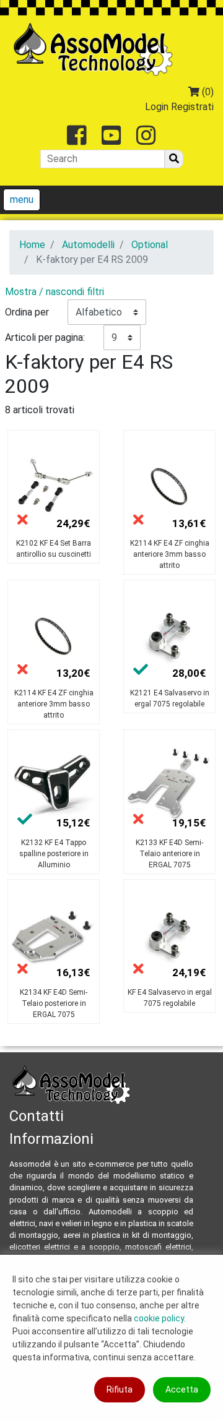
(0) (206, 92)
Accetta (181, 1389)
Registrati (192, 107)
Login (156, 107)
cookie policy (159, 1318)
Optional (149, 245)
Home (32, 245)
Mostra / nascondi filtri (54, 292)
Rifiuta (120, 1389)
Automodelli (88, 245)
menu (21, 199)
